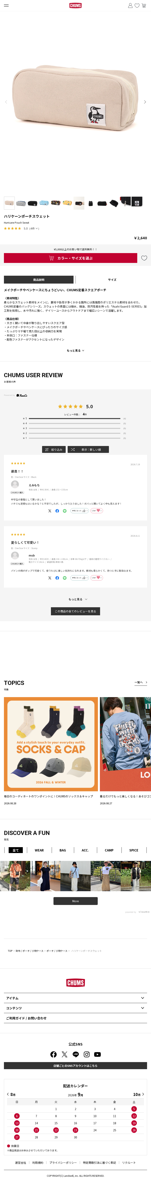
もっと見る (74, 350)
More (75, 901)
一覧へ (138, 682)
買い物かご (143, 5)
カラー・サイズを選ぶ (75, 258)
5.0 (89, 406)
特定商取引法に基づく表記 (99, 1163)
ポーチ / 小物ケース (57, 950)
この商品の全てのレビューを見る (75, 611)
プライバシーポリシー (63, 1163)
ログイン (130, 5)
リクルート (129, 1163)
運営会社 (20, 1163)
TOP (10, 950)
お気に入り (137, 5)
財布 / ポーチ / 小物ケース (29, 950)
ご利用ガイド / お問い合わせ (26, 1018)
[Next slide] (145, 102)
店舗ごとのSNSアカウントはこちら (75, 1066)
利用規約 (37, 1163)
